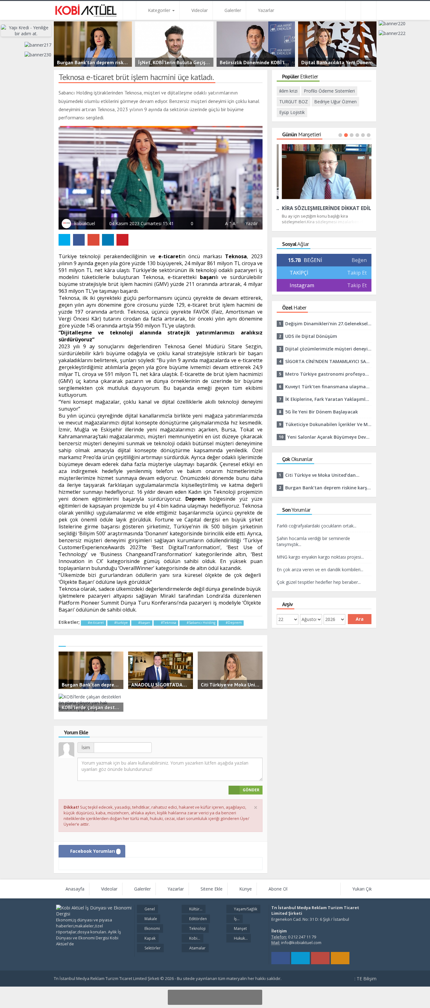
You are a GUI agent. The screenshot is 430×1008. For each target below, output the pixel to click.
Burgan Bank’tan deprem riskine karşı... (328, 488)
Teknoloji (197, 928)
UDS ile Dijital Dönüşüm (311, 336)
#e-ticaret (95, 622)
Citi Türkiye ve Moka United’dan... (322, 475)
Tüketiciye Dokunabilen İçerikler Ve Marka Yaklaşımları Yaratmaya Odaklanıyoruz (328, 424)
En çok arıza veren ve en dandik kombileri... (320, 569)
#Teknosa (168, 622)
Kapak (150, 938)
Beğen (359, 260)
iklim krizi (288, 91)
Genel (149, 909)
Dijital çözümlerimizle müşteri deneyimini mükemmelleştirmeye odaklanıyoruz (328, 349)
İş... (236, 918)
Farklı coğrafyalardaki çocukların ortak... (316, 526)
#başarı (143, 622)
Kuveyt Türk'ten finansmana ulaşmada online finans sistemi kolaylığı (328, 387)
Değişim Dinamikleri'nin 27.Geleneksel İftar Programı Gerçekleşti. (328, 324)
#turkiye (120, 622)
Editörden (197, 918)
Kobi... (194, 938)
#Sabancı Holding (200, 622)
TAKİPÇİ (298, 272)
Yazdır (251, 223)
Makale (150, 918)
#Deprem (233, 622)
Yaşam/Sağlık (245, 909)
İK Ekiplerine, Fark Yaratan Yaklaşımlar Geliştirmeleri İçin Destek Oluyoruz (328, 399)
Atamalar (197, 948)
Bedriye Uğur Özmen (335, 102)
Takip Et (357, 272)
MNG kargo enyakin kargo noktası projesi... (320, 557)
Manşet (240, 928)
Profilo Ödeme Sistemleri (329, 91)
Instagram (302, 285)
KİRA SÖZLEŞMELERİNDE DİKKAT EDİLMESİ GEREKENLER (324, 208)
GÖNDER (251, 790)
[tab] (92, 851)
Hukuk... (240, 938)
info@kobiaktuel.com (301, 942)
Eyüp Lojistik (292, 112)
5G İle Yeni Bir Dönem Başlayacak (321, 412)
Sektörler (152, 948)
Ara (360, 619)
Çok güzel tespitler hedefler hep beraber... (319, 582)
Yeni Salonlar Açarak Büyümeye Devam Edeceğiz (329, 437)
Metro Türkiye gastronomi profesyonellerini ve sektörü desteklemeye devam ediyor (328, 374)
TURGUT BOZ (293, 102)
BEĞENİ (305, 260)
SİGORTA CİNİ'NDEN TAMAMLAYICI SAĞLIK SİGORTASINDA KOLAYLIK (328, 361)
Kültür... (195, 909)
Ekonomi (152, 928)
